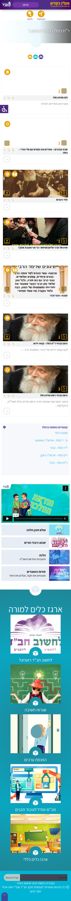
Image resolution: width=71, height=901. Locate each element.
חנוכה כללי (61, 433)
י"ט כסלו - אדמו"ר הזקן (54, 455)
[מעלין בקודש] (60, 6)
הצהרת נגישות (46, 883)
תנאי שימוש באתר (27, 883)
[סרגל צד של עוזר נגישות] (4, 109)
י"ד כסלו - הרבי (59, 448)
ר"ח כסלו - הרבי (58, 463)
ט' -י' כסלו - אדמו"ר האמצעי (51, 440)
